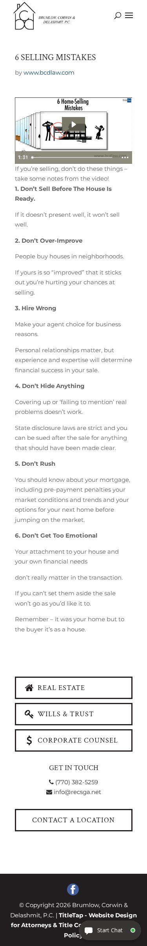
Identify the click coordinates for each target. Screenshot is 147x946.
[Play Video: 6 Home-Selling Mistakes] (73, 124)
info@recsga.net (76, 792)
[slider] (73, 157)
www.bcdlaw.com (49, 72)
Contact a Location (73, 820)
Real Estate (60, 687)
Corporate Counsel (77, 740)
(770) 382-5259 (76, 782)
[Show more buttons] (125, 157)
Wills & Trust (65, 714)
